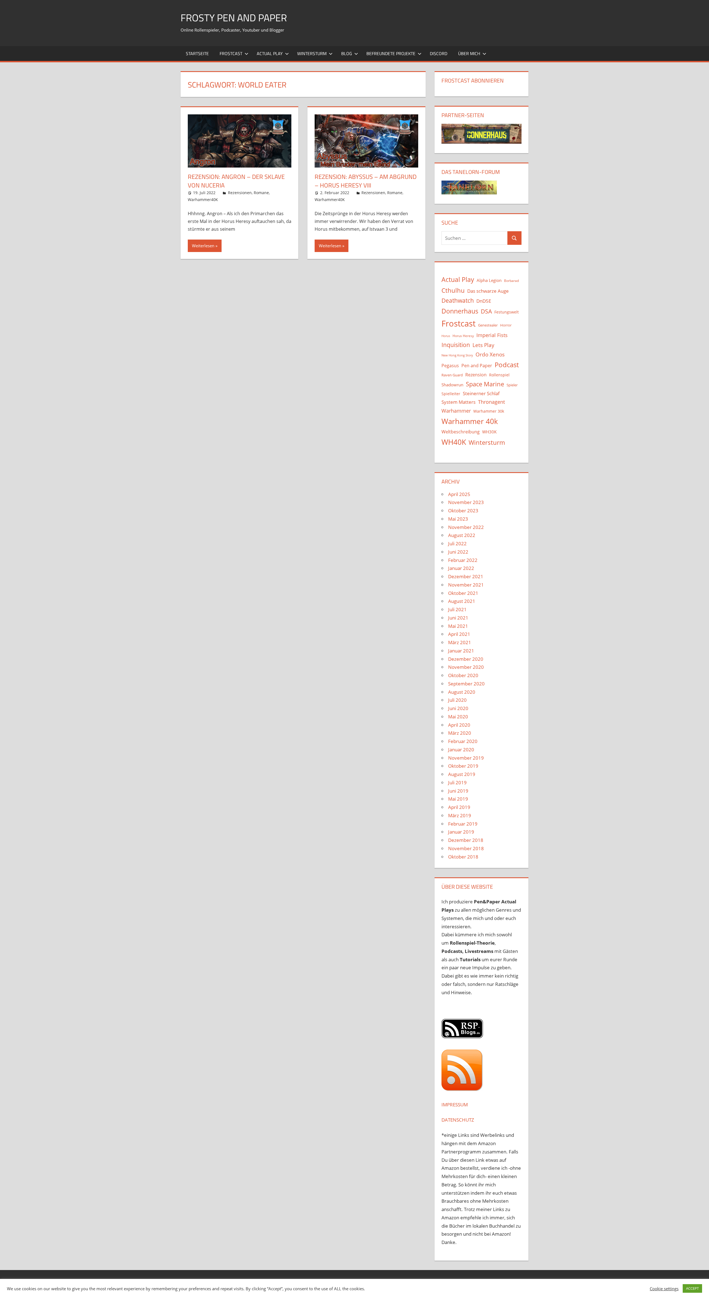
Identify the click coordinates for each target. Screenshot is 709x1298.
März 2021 (459, 642)
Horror (506, 325)
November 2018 (466, 848)
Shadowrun (452, 384)
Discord (438, 53)
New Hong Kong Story (457, 355)
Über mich (469, 53)
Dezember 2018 (465, 840)
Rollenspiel (499, 374)
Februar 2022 (462, 560)
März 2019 (459, 815)
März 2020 (459, 733)
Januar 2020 (461, 749)
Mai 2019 (458, 799)
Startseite (197, 53)
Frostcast (231, 53)
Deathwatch (457, 300)
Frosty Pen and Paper (234, 17)
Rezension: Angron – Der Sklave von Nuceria (236, 181)
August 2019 (461, 774)
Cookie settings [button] (664, 1288)
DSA (486, 311)
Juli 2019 (457, 782)
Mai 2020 (458, 716)
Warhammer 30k (488, 411)
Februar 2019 (462, 824)
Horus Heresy (463, 335)
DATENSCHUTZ (457, 1120)
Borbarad (511, 280)
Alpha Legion (489, 280)
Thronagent (491, 402)
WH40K (453, 442)
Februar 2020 (462, 741)
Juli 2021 (457, 609)
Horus (445, 336)
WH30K (489, 432)
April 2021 (459, 634)
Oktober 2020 (463, 675)
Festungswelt (506, 312)
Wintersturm (312, 53)
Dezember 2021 (465, 576)
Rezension (476, 375)
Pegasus (450, 366)
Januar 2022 (461, 568)
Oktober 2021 (463, 593)
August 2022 (461, 535)
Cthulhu (453, 290)
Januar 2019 (461, 832)
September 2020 (466, 683)
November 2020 (466, 667)
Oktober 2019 (463, 766)
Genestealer (488, 325)
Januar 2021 (461, 650)
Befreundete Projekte (390, 53)
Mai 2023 (458, 519)
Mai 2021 (458, 626)
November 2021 (466, 585)
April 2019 (459, 807)
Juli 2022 (457, 543)
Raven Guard (452, 374)
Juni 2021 (458, 618)
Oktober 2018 (463, 857)
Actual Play (270, 53)
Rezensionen (240, 192)
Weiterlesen (203, 245)
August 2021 (461, 601)
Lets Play (483, 345)
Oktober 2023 (463, 510)
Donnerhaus (459, 311)
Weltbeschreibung (460, 432)
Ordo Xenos (490, 354)
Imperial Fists (492, 335)
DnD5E (483, 301)
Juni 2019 (458, 791)
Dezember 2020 (465, 659)
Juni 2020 (458, 708)
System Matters (458, 402)
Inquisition (455, 345)
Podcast (507, 364)
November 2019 (466, 758)
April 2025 (459, 494)
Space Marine (485, 384)
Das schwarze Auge (488, 291)
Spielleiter (450, 393)
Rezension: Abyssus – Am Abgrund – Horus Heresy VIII (366, 181)
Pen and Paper (476, 366)
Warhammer (456, 410)
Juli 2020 (457, 700)
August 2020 (461, 692)
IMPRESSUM (454, 1104)
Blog (346, 53)
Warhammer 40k (469, 421)
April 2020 (459, 725)
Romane (261, 192)
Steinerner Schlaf (481, 393)
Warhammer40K (203, 199)
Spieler (512, 385)
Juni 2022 (458, 552)
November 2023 (466, 502)
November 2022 (466, 527)
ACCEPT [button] (692, 1288)
